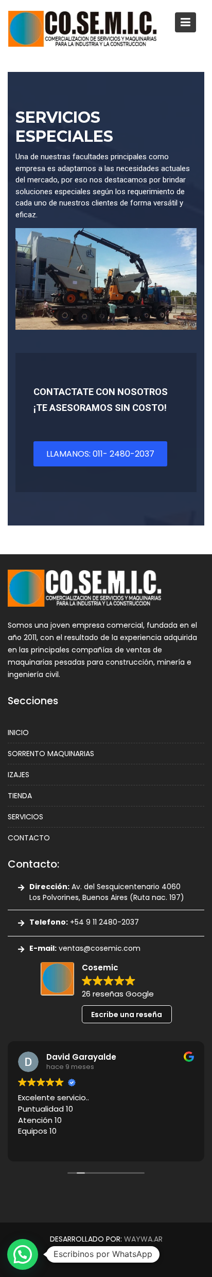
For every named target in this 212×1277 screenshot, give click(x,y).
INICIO (18, 732)
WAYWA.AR (143, 1239)
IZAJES (18, 774)
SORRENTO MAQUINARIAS (51, 753)
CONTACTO (29, 838)
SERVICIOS (25, 817)
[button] (22, 1254)
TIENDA (20, 796)
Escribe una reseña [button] (126, 1014)
